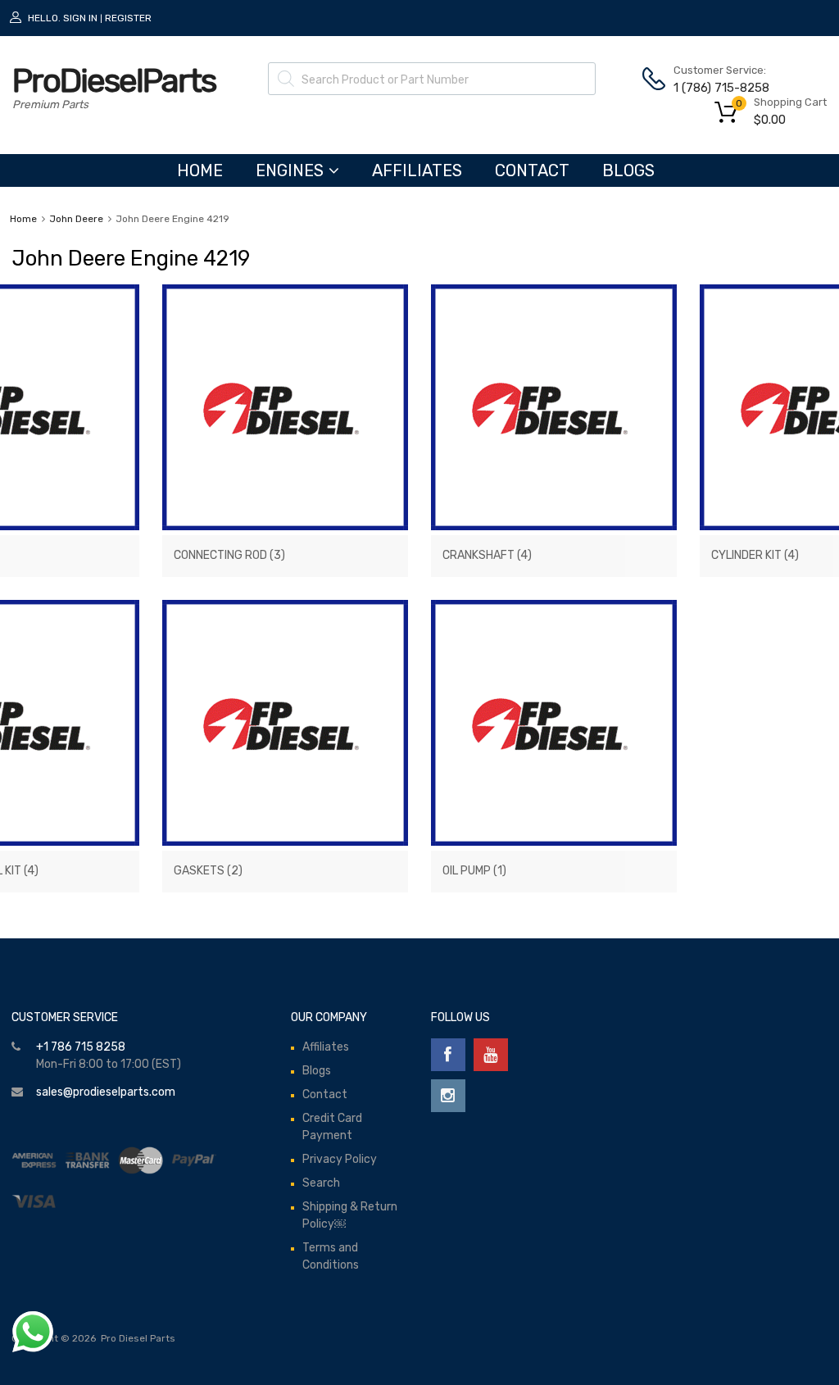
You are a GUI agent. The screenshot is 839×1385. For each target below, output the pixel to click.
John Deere (76, 219)
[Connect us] (448, 1055)
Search (321, 1183)
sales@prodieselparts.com (105, 1092)
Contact (532, 170)
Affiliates (417, 170)
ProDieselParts (113, 80)
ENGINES (290, 170)
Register (128, 18)
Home (23, 219)
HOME (200, 170)
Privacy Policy (339, 1159)
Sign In (80, 18)
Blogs (628, 170)
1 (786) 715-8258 (713, 87)
